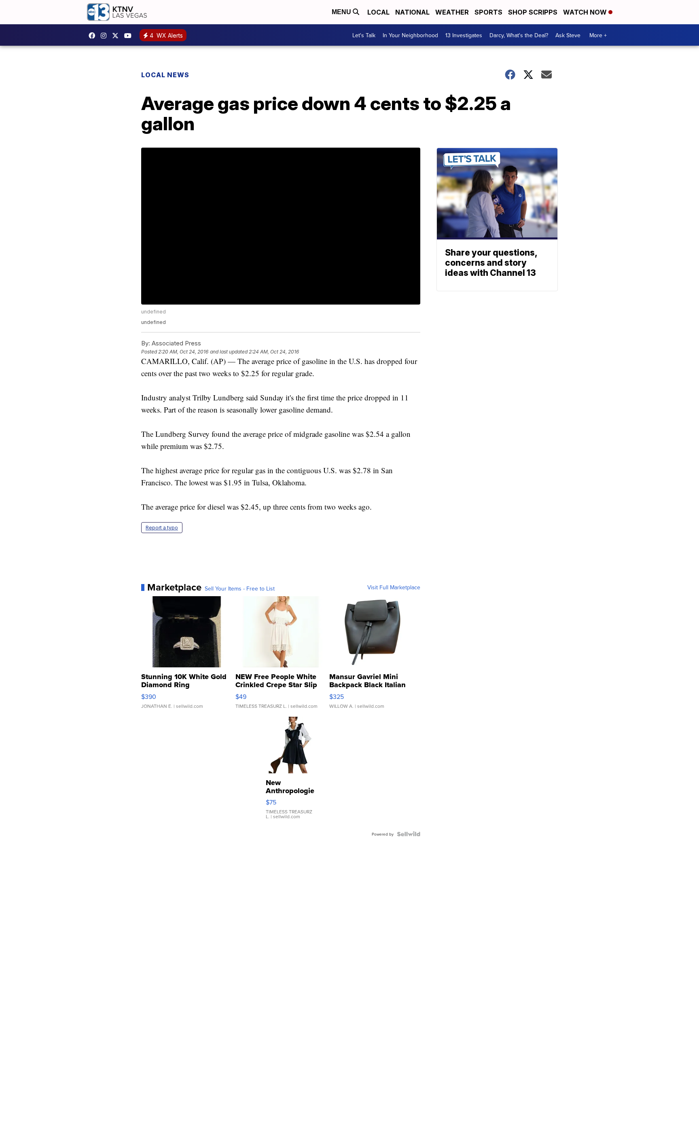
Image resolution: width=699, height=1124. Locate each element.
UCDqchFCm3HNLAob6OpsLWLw (130, 35)
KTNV (117, 35)
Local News (165, 75)
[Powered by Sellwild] (408, 834)
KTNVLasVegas (94, 35)
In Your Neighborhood (410, 35)
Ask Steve (567, 35)
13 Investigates (463, 35)
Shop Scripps (532, 12)
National (412, 12)
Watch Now (585, 12)
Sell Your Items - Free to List (240, 588)
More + (598, 35)
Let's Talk (363, 35)
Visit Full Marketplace (393, 587)
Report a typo (162, 528)
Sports (488, 12)
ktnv (105, 35)
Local (378, 12)
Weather (452, 12)
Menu (342, 11)
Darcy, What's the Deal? (518, 35)
